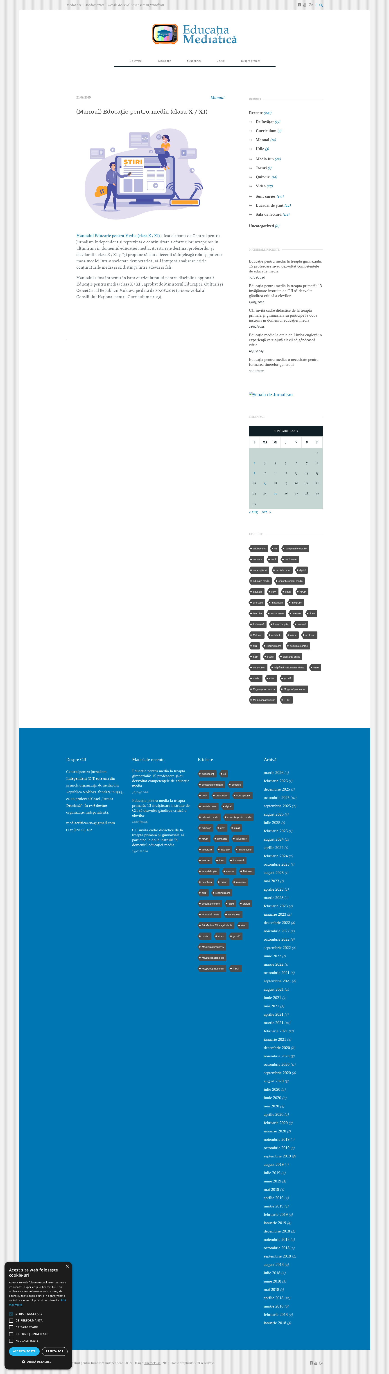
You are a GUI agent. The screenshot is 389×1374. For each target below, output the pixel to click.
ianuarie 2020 (275, 1131)
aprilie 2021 (273, 1014)
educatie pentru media (290, 581)
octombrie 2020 (276, 1064)
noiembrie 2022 (276, 931)
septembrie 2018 (277, 1256)
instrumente (277, 613)
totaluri (256, 678)
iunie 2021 (272, 997)
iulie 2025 (272, 822)
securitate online (299, 646)
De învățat (265, 121)
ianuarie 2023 (275, 914)
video (272, 678)
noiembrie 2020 (276, 1056)
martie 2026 (273, 772)
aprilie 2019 (273, 1198)
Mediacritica (94, 4)
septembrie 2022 (277, 947)
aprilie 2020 (273, 1114)
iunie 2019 (272, 1181)
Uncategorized (261, 226)
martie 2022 (273, 964)
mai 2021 (271, 1006)
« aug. (254, 511)
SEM (255, 656)
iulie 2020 (272, 1089)
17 (265, 483)
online (293, 635)
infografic (297, 602)
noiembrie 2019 (276, 1139)
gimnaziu (258, 602)
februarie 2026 (276, 781)
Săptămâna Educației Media (289, 667)
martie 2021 (273, 1022)
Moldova (257, 635)
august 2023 (274, 872)
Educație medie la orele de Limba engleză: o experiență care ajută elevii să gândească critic (285, 340)
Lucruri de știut (269, 205)
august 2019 (274, 1164)
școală (287, 678)
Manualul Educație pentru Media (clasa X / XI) (118, 236)
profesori (310, 635)
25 (275, 493)
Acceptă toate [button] (24, 1351)
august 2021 (274, 989)
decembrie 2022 (277, 922)
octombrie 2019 (276, 1147)
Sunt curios (266, 196)
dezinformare (283, 570)
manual (301, 624)
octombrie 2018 (276, 1248)
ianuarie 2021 (275, 1039)
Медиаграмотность (264, 689)
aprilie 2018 (273, 1298)
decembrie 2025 (277, 789)
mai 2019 (271, 1189)
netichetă (276, 635)
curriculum (290, 559)
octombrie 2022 (276, 939)
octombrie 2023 (276, 864)
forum (303, 591)
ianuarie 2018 (275, 1323)
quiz (255, 646)
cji (275, 548)
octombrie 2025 (276, 797)
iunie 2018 (272, 1281)
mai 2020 (271, 1106)
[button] (38, 1362)
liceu (312, 613)
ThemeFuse (152, 1363)
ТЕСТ (287, 700)
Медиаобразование (295, 689)
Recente (256, 112)
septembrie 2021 (277, 981)
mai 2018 (271, 1289)
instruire (257, 613)
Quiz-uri (263, 177)
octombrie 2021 (276, 972)
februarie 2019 (276, 1214)
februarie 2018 (276, 1314)
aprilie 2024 (273, 847)
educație (257, 591)
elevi (273, 591)
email (288, 591)
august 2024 (274, 839)
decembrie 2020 (277, 1047)
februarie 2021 (276, 1031)
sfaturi (270, 656)
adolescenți (259, 548)
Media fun (265, 159)
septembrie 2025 (277, 806)
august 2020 (274, 1081)
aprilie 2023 (273, 889)
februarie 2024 (276, 856)
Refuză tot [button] (54, 1351)
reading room (274, 646)
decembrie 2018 (277, 1231)
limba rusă (258, 624)
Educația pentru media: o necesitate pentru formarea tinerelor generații (284, 362)
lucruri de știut (281, 624)
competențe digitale (296, 548)
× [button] (67, 1266)
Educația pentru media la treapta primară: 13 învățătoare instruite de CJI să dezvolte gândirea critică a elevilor (285, 290)
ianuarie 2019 (275, 1223)
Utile (260, 148)
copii (273, 559)
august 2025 (274, 814)
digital (302, 570)
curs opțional (260, 570)
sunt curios (259, 667)
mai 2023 (271, 881)
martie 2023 (273, 897)
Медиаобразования (264, 700)
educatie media (261, 581)
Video (261, 186)
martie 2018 (273, 1306)
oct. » (266, 511)
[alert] (38, 1315)
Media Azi (73, 4)
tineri (316, 667)
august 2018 (274, 1264)
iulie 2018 (272, 1273)
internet (297, 613)
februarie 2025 (276, 831)
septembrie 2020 (277, 1072)
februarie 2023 (276, 906)
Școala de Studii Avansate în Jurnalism (136, 4)
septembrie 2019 (277, 1156)
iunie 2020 (272, 1097)
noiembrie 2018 (276, 1239)
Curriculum (266, 130)
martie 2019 (273, 1206)
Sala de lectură (269, 214)
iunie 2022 (272, 956)
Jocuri (261, 168)
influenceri (277, 602)
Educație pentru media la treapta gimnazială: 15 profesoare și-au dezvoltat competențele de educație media (285, 266)
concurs (257, 559)
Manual (217, 97)
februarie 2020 (276, 1122)
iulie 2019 (272, 1173)
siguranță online (291, 656)
